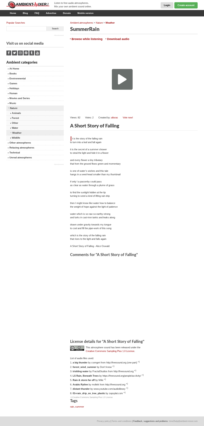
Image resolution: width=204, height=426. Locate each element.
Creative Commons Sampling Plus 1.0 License (110, 351)
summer (79, 406)
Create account (186, 5)
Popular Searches (15, 22)
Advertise (51, 13)
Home (13, 13)
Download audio (118, 39)
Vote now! (128, 117)
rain (72, 406)
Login (167, 5)
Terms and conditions (121, 421)
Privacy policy (103, 421)
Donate (67, 13)
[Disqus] (134, 299)
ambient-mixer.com (30, 5)
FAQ (37, 13)
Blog (25, 13)
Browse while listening (87, 39)
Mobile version (85, 13)
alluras (114, 117)
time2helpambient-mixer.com (183, 421)
